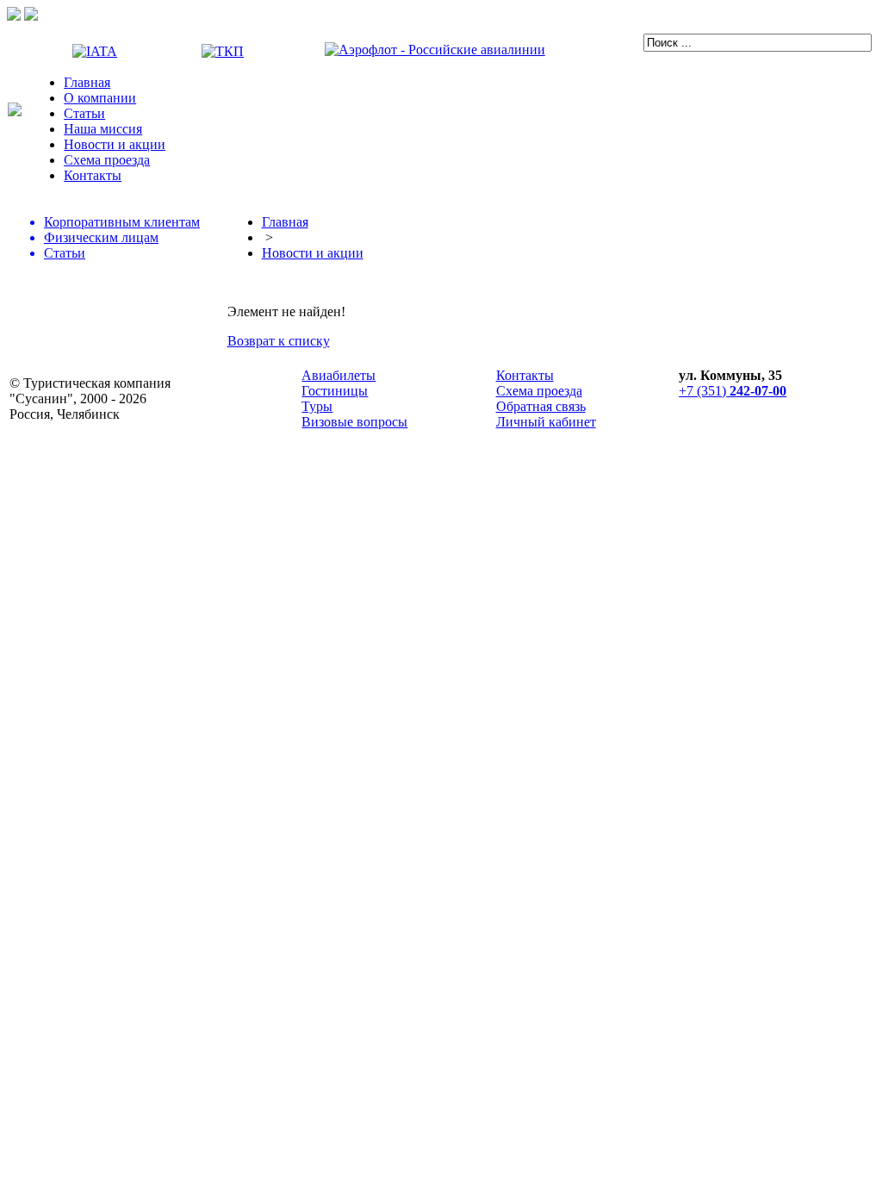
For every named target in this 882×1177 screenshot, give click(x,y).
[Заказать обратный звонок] (31, 16)
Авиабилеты (338, 375)
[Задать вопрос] (14, 16)
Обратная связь (541, 406)
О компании (100, 97)
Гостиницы (334, 390)
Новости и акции (114, 144)
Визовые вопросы (354, 421)
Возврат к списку (278, 340)
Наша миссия (103, 128)
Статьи (84, 113)
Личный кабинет (546, 421)
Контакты (92, 175)
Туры (316, 406)
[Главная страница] (15, 111)
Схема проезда (107, 160)
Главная (87, 82)
